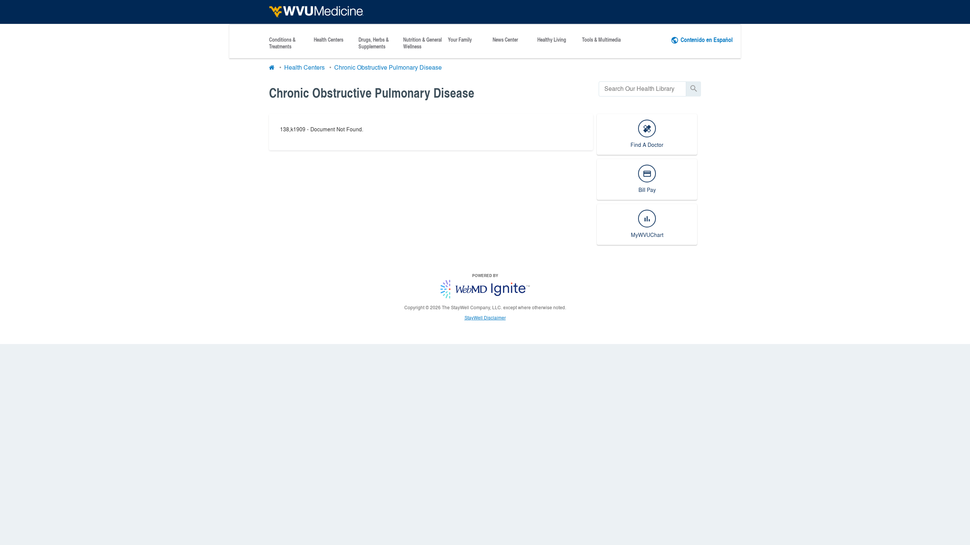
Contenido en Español (707, 39)
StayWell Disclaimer (485, 317)
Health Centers (328, 40)
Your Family (460, 40)
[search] (642, 88)
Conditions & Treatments (282, 43)
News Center (505, 40)
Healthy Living (551, 40)
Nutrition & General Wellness (422, 43)
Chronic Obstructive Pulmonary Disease (388, 67)
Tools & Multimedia (601, 40)
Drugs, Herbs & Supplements (373, 43)
